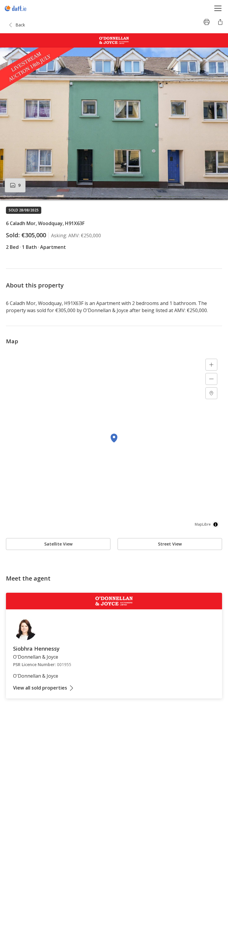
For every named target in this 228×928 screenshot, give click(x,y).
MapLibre (203, 524)
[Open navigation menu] (218, 8)
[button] (114, 124)
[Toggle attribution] (215, 524)
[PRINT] (207, 22)
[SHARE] (220, 22)
